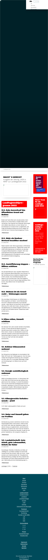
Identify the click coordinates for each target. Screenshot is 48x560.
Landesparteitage (24, 498)
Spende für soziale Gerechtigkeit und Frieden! (39, 182)
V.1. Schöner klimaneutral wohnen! (13, 348)
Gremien (24, 504)
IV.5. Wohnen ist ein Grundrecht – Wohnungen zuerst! (14, 293)
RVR (24, 520)
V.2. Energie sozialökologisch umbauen (15, 372)
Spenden (24, 488)
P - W (24, 529)
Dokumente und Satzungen (24, 506)
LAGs (24, 502)
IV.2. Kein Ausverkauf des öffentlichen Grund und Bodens (13, 212)
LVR (24, 517)
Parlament (24, 509)
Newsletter (33, 7)
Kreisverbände (24, 523)
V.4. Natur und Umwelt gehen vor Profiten (15, 415)
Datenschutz (24, 544)
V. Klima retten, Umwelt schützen (13, 320)
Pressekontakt (24, 535)
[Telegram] (10, 2)
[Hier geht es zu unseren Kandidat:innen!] (40, 212)
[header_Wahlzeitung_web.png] (16, 190)
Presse (24, 531)
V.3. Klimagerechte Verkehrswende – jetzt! (15, 399)
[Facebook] (2, 2)
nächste (15, 466)
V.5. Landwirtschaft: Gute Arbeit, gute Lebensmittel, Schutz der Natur (14, 442)
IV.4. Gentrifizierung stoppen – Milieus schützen (16, 265)
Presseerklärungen (24, 533)
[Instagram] (8, 2)
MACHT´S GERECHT (12, 177)
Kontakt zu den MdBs (24, 515)
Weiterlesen (5, 232)
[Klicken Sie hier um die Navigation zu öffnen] (45, 2)
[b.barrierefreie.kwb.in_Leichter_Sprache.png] (40, 275)
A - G (24, 525)
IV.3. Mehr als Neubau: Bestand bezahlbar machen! (14, 239)
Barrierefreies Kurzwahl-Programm (38, 260)
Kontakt (24, 500)
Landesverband (24, 492)
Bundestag (24, 513)
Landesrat (24, 496)
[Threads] (4, 2)
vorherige (4, 466)
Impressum (24, 542)
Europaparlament (24, 511)
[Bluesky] (6, 2)
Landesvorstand (24, 494)
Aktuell (24, 480)
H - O (24, 527)
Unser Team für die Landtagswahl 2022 (40, 203)
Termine (33, 5)
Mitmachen (34, 9)
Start (24, 478)
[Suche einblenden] (42, 2)
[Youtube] (12, 2)
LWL (24, 518)
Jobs (24, 490)
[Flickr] (14, 2)
